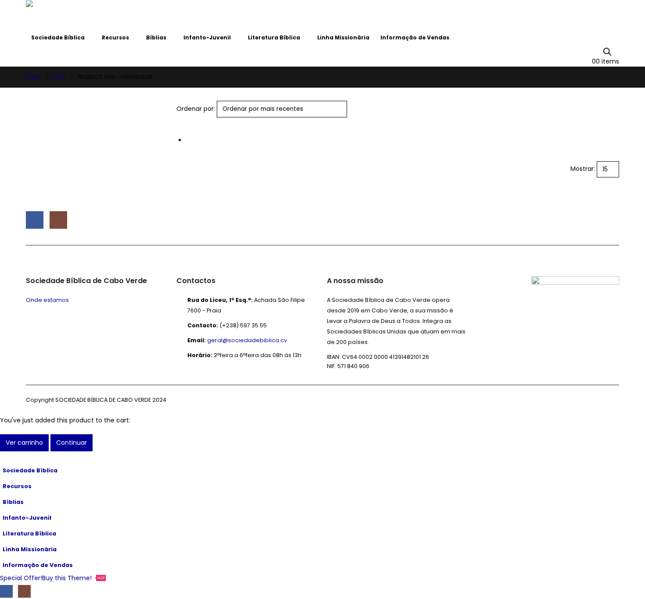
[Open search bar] (607, 51)
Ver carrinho (24, 442)
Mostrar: (582, 168)
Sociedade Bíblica (58, 37)
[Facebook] (6, 591)
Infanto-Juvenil (207, 37)
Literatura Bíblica (274, 37)
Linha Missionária (343, 37)
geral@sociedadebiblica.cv (247, 340)
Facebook (34, 220)
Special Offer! (21, 578)
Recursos (115, 37)
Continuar (71, 442)
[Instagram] (24, 591)
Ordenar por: (195, 108)
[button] (180, 122)
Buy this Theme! (73, 578)
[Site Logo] (50, 14)
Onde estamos (47, 300)
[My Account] (615, 50)
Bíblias (156, 37)
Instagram (58, 220)
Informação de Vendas (414, 37)
